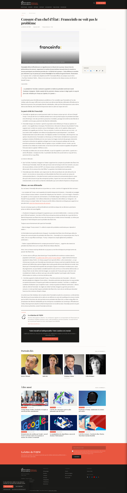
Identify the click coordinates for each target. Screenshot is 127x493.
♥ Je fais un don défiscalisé (50, 338)
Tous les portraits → (100, 351)
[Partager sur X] (85, 71)
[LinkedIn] (96, 477)
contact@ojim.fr (29, 481)
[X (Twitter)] (87, 477)
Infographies (48, 7)
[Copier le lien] (99, 71)
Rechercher (63, 7)
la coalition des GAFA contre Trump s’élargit (48, 258)
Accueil (24, 13)
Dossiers (30, 7)
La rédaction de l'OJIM (26, 27)
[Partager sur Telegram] (94, 71)
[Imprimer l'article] (102, 71)
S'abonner (76, 456)
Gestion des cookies (53, 490)
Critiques (36, 7)
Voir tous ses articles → (34, 323)
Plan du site (67, 477)
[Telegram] (91, 477)
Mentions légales (68, 473)
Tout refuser (19, 486)
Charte (66, 471)
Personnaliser (6, 489)
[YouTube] (94, 477)
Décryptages (24, 7)
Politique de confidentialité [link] (19, 489)
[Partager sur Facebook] (88, 71)
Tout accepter (8, 486)
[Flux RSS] (98, 477)
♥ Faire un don (101, 3)
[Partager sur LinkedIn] (91, 71)
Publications (56, 7)
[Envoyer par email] (97, 71)
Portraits (41, 7)
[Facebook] (89, 477)
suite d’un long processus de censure (39, 203)
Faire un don (89, 471)
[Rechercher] (94, 3)
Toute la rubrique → (100, 387)
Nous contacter (68, 475)
